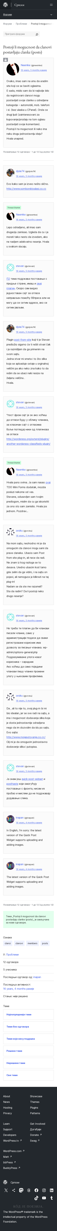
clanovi (19, 943)
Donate (36, 1135)
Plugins (34, 1107)
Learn (6, 1123)
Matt (7, 1156)
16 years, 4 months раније (29, 822)
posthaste (12, 783)
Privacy (7, 1113)
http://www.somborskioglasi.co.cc (26, 188)
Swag (35, 1140)
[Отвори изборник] (52, 5)
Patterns (35, 1113)
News (6, 1101)
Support (7, 1129)
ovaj (48, 482)
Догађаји (35, 1129)
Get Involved (37, 1123)
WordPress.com (14, 1151)
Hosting (7, 1107)
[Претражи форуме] (37, 34)
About (6, 1096)
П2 (8, 278)
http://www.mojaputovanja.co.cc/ (25, 737)
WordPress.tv (12, 1140)
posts (45, 943)
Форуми (7, 14)
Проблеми (21, 23)
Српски (15, 1182)
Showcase (36, 1096)
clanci (8, 943)
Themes (34, 1101)
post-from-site (22, 339)
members (32, 943)
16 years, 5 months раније (34, 70)
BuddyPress (11, 1168)
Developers (9, 1135)
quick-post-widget (32, 779)
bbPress (9, 1162)
